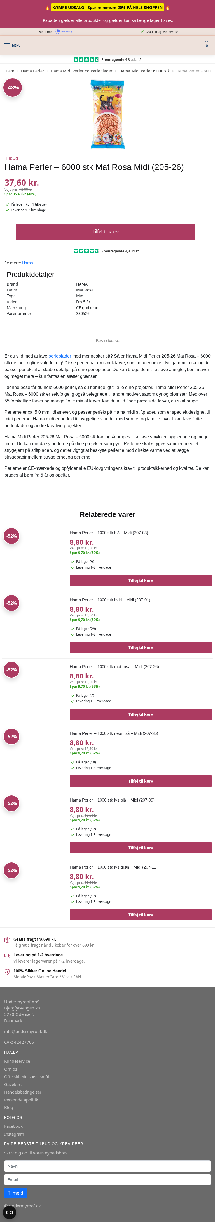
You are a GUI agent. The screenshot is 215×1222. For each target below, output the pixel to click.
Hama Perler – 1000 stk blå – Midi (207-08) (109, 532)
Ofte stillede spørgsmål (26, 1076)
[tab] (108, 336)
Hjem (9, 70)
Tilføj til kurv (105, 231)
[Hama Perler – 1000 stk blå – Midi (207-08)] (33, 558)
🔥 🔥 (107, 7)
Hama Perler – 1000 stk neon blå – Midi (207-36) (114, 733)
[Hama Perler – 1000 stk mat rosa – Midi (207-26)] (33, 692)
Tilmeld (15, 1193)
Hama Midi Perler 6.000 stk (144, 70)
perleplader (59, 356)
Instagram (14, 1134)
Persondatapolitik (21, 1100)
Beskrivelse (108, 341)
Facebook (13, 1126)
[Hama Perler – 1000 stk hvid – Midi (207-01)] (33, 625)
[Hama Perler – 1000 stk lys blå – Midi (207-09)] (33, 825)
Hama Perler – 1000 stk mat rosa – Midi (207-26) (114, 666)
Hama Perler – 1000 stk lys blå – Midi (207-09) (112, 800)
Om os (10, 1069)
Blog (8, 1107)
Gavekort (13, 1084)
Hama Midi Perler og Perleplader (82, 70)
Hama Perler (32, 70)
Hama (27, 262)
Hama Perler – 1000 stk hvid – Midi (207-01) (110, 599)
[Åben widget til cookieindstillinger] (9, 1212)
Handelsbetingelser (22, 1092)
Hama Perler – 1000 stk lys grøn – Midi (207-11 (113, 867)
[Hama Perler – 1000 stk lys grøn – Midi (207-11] (33, 892)
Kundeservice (17, 1061)
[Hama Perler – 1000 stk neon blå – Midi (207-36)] (33, 759)
